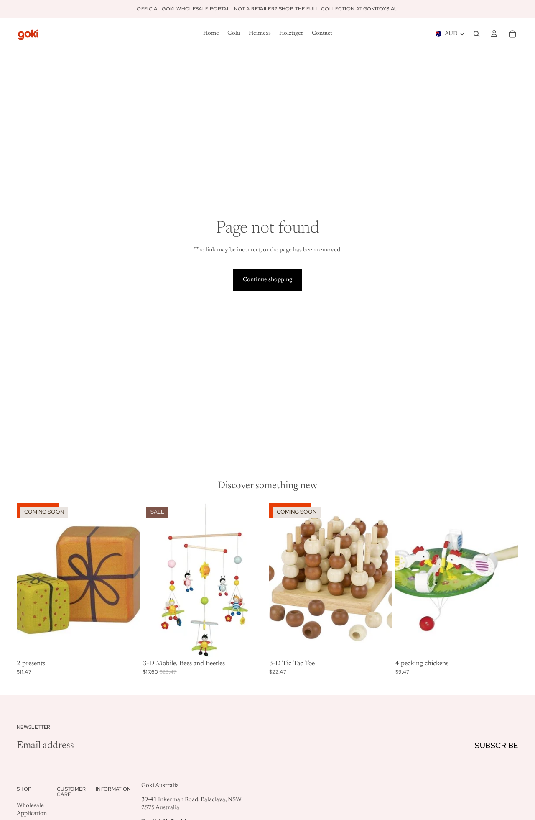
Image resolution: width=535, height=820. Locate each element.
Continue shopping (267, 280)
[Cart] (512, 34)
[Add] (252, 643)
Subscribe (496, 745)
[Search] (476, 34)
